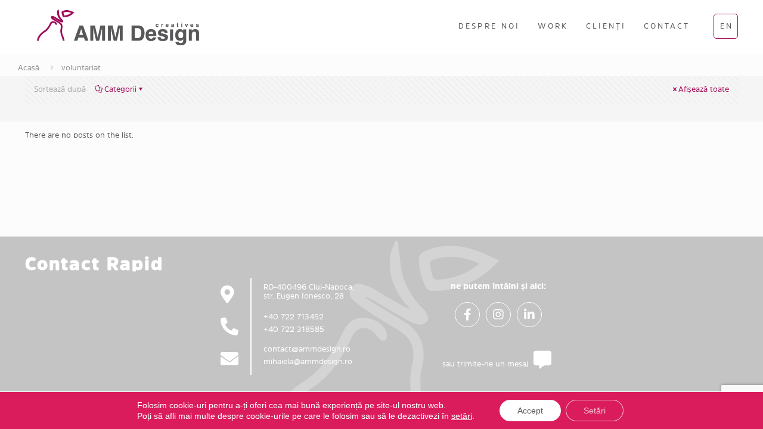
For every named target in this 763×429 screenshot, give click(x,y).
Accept (530, 410)
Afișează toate (703, 89)
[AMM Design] (118, 27)
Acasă (28, 68)
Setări (595, 410)
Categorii (120, 89)
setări (461, 416)
